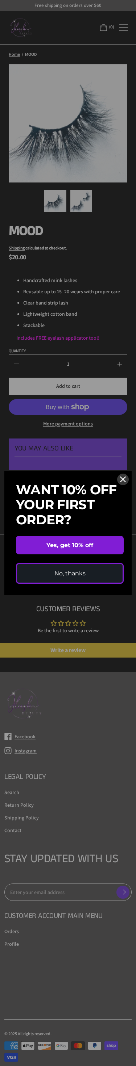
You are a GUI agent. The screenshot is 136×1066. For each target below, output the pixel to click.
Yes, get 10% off (69, 545)
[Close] (123, 479)
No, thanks (70, 573)
